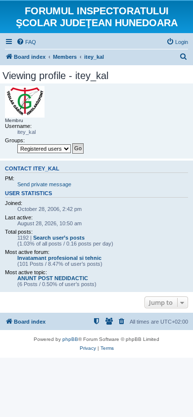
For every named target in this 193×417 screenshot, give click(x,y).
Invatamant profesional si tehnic (59, 258)
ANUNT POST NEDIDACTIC (52, 278)
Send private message (44, 184)
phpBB (70, 339)
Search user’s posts (59, 238)
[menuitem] (26, 42)
